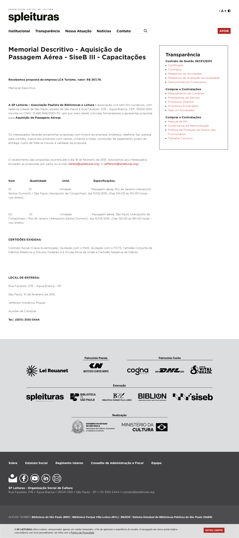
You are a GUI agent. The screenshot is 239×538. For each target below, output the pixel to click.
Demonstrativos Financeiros (187, 82)
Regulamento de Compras (186, 93)
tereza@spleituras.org (84, 163)
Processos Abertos (181, 101)
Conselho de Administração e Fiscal (117, 463)
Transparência (47, 31)
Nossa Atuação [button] (78, 31)
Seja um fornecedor (181, 110)
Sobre (13, 463)
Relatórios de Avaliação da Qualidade (194, 77)
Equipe (156, 463)
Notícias (104, 31)
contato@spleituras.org (138, 492)
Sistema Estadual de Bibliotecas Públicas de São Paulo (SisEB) (172, 517)
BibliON (125, 517)
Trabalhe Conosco (180, 138)
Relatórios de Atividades (185, 73)
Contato (124, 31)
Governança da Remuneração (188, 125)
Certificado (175, 65)
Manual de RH (177, 121)
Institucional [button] (19, 31)
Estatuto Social (36, 463)
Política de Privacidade (82, 532)
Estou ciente (214, 530)
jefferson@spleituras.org (121, 163)
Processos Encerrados (183, 105)
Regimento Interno (69, 463)
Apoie (224, 30)
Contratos (175, 69)
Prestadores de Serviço (184, 97)
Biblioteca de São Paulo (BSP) (51, 517)
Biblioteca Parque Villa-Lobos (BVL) (95, 517)
